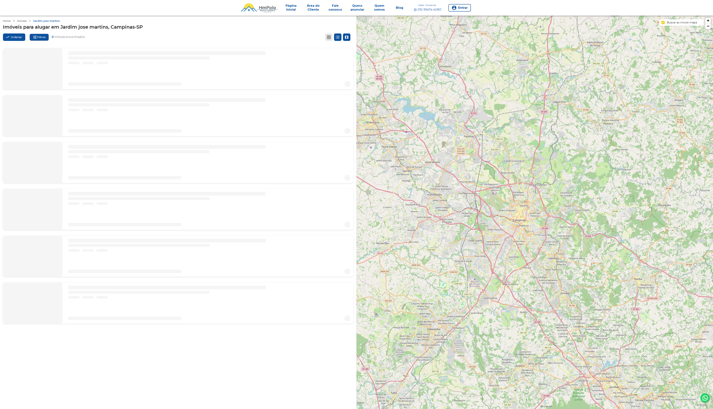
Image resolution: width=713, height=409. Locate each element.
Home (7, 20)
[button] (708, 20)
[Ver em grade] (329, 37)
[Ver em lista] (337, 37)
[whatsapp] (705, 397)
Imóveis (22, 20)
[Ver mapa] (346, 37)
